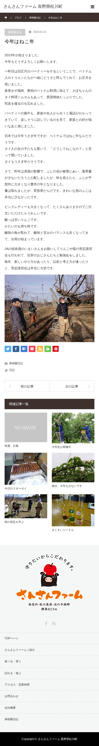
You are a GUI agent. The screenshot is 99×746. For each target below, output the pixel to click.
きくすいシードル (63, 530)
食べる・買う (13, 661)
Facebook (45, 622)
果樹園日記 (15, 32)
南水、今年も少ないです (67, 486)
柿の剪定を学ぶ (14, 522)
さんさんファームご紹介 (20, 649)
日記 (12, 370)
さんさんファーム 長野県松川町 (57, 739)
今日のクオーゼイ (16, 488)
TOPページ (11, 638)
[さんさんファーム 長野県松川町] (42, 6)
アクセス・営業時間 (17, 684)
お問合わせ (11, 696)
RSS (53, 622)
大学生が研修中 (61, 447)
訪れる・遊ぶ (13, 673)
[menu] (92, 6)
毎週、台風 (11, 445)
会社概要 (10, 707)
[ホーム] (6, 14)
